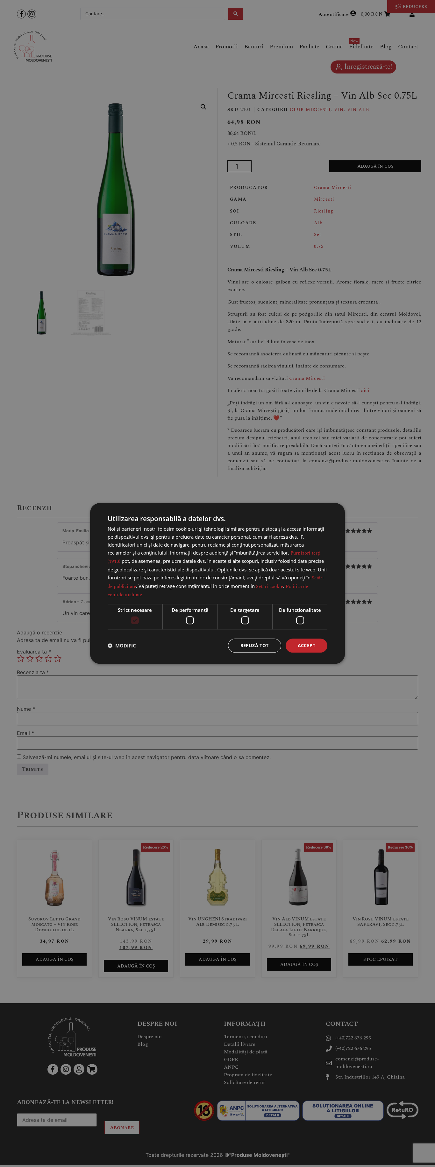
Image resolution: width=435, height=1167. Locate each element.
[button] (122, 645)
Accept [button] (306, 645)
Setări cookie (269, 586)
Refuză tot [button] (254, 645)
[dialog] (217, 583)
